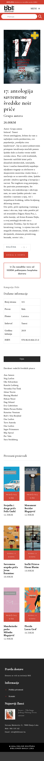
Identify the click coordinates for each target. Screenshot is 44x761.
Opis (22, 359)
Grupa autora (13, 116)
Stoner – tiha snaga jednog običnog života (27, 711)
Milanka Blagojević (9, 634)
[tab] (22, 359)
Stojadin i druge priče (10, 507)
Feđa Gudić (10, 511)
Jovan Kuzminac (9, 572)
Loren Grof (30, 629)
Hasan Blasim (32, 567)
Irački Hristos (32, 564)
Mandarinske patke (10, 628)
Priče (17, 287)
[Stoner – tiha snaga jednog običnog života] (10, 714)
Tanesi (24, 323)
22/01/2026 (21, 716)
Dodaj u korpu (15, 255)
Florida (28, 626)
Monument (30, 505)
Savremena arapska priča (11, 566)
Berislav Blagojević (30, 510)
